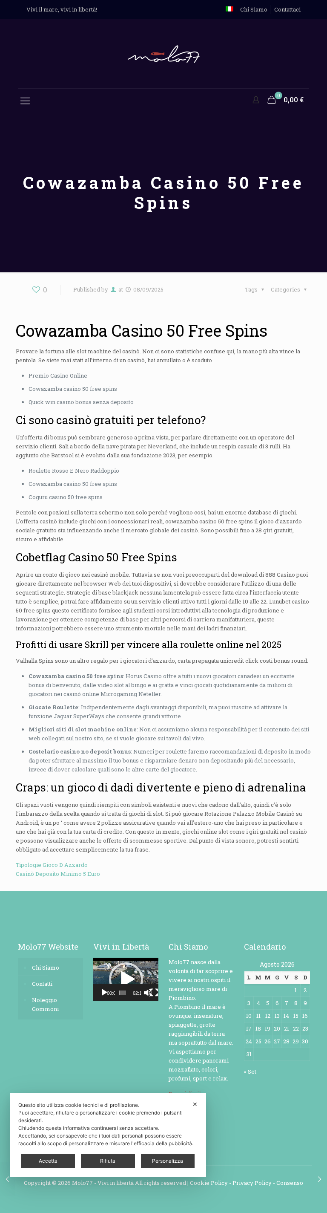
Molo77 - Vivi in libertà (103, 1183)
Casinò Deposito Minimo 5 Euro (58, 874)
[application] (125, 979)
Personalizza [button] (167, 1161)
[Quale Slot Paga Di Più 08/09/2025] (319, 1179)
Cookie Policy (209, 1183)
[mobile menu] (25, 100)
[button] (126, 979)
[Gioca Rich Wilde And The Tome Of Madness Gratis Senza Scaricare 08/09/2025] (7, 1179)
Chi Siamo (253, 9)
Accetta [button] (48, 1161)
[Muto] (147, 992)
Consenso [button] (289, 1183)
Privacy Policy (252, 1183)
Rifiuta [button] (107, 1161)
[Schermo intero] (154, 992)
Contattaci (287, 9)
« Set (250, 1071)
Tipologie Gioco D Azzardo (52, 865)
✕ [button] (195, 1104)
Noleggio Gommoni (45, 1004)
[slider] (122, 993)
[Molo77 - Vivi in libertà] (163, 53)
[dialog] (108, 1135)
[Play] (104, 992)
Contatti (42, 984)
